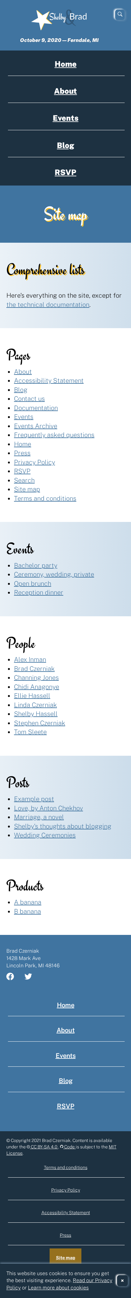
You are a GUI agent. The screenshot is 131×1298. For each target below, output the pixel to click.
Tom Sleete (30, 732)
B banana (27, 911)
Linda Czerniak (35, 705)
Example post (34, 799)
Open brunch (32, 583)
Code (69, 1146)
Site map (27, 489)
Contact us (29, 398)
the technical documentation (47, 304)
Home (66, 63)
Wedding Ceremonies (45, 835)
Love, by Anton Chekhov (48, 808)
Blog (65, 145)
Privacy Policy (34, 462)
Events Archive (35, 426)
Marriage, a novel (39, 817)
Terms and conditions (45, 498)
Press (22, 453)
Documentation (36, 408)
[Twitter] (32, 977)
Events (66, 117)
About (65, 90)
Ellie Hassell (32, 696)
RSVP (65, 172)
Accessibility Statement (49, 380)
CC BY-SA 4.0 (44, 1146)
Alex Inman (30, 659)
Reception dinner (38, 592)
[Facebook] (14, 977)
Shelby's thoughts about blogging (62, 826)
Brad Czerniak (34, 669)
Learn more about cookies (58, 1288)
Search (24, 480)
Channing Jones (36, 677)
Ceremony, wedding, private (54, 574)
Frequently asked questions (54, 435)
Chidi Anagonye (36, 687)
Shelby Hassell (36, 714)
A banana (27, 902)
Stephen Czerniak (39, 723)
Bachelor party (35, 565)
